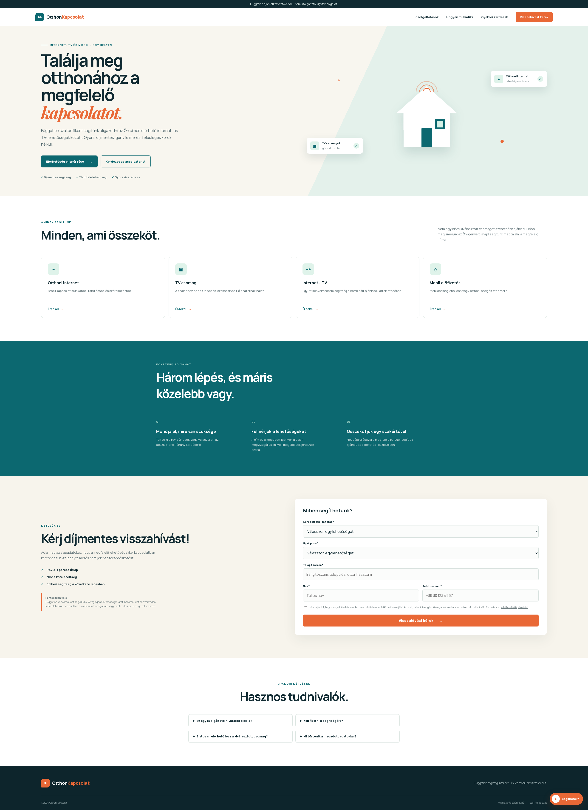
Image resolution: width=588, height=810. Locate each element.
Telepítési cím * (313, 565)
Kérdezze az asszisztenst (126, 161)
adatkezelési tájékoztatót (514, 607)
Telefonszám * (432, 586)
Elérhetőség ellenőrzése (69, 161)
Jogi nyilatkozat (538, 802)
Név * (306, 586)
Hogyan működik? (459, 17)
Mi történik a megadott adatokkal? (329, 736)
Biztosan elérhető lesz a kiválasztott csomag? (232, 736)
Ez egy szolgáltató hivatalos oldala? (224, 721)
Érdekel (56, 309)
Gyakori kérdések (494, 17)
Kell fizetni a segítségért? (323, 721)
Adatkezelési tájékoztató (511, 802)
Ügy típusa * (310, 543)
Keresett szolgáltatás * (318, 521)
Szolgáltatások (427, 17)
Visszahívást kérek (534, 17)
